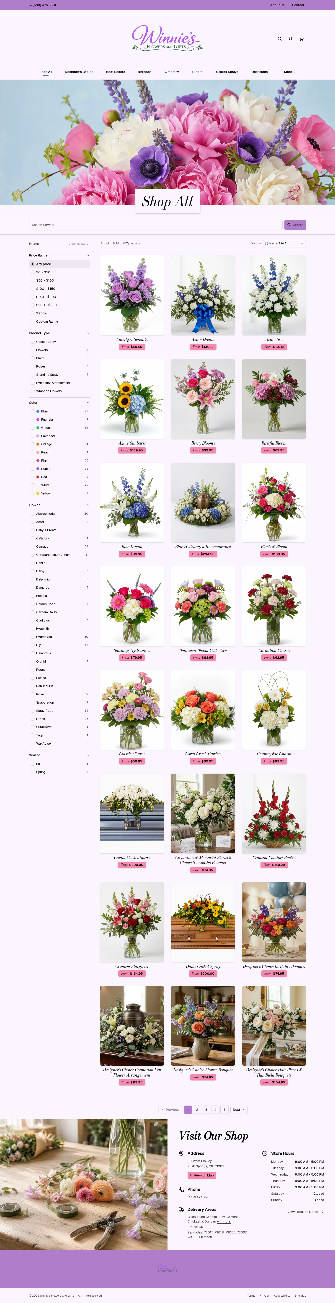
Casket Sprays (227, 72)
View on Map (204, 1175)
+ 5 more (205, 1237)
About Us (277, 5)
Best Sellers (115, 72)
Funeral (197, 72)
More (288, 72)
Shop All (45, 72)
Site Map (300, 1296)
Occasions (259, 72)
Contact (298, 5)
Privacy (264, 1296)
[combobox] (284, 243)
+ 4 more (224, 1221)
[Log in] (290, 38)
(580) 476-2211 (44, 5)
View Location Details (304, 1212)
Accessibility (282, 1296)
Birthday (144, 72)
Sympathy (171, 72)
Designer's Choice (79, 72)
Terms (251, 1296)
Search (298, 225)
